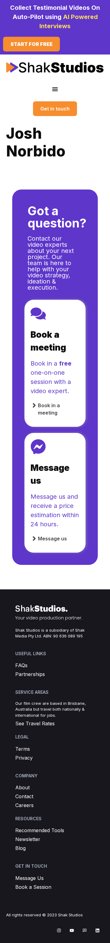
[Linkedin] (97, 930)
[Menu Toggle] (55, 89)
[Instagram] (59, 930)
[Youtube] (71, 930)
